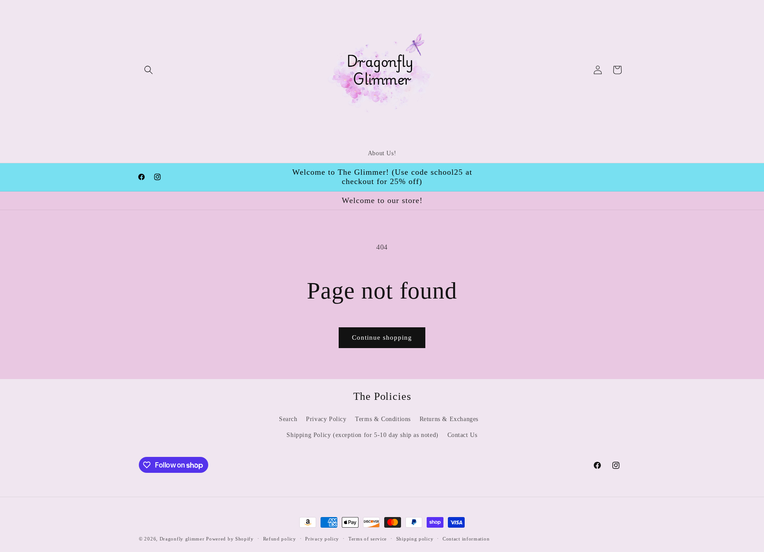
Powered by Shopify (230, 538)
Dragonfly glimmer (183, 538)
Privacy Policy (326, 419)
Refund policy (279, 538)
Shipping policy (415, 538)
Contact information (466, 538)
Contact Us (462, 435)
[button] (148, 70)
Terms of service (367, 538)
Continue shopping (382, 337)
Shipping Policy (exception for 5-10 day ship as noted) (362, 435)
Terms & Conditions (383, 419)
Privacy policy (322, 538)
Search (288, 419)
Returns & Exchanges (449, 419)
